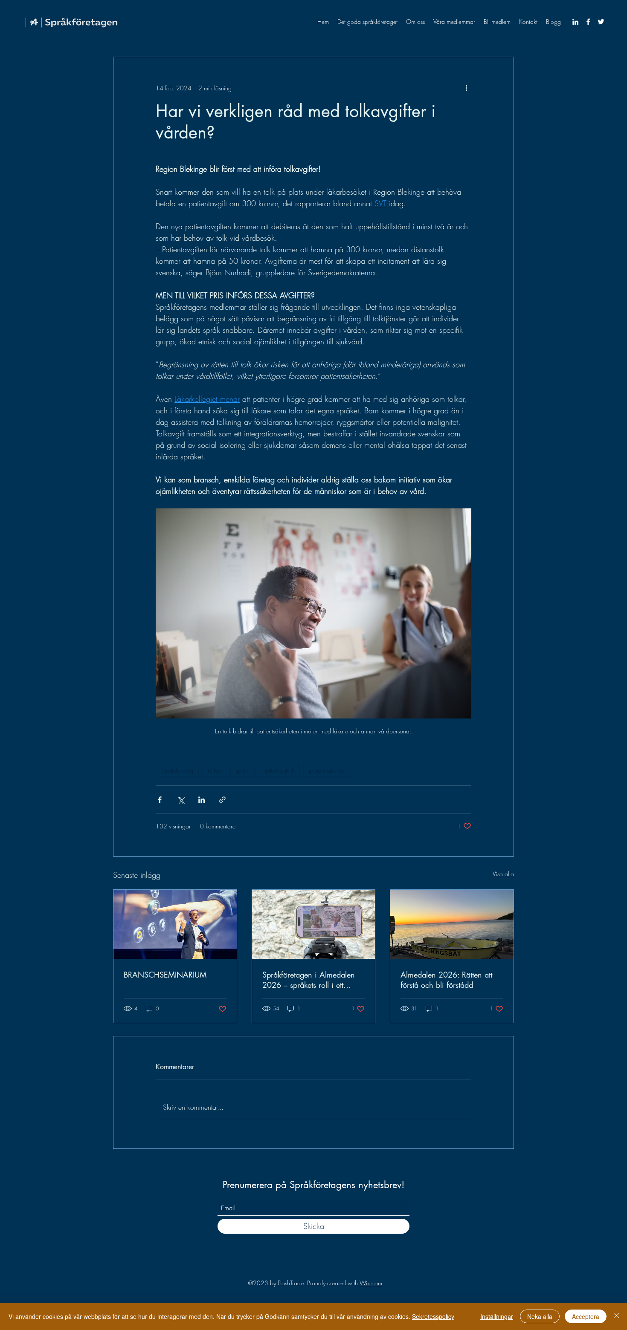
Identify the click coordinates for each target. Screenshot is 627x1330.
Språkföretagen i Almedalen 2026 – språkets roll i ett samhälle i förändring (308, 979)
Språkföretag (177, 770)
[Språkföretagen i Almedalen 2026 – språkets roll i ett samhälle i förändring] (313, 924)
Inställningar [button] (496, 1316)
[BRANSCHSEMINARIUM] (175, 924)
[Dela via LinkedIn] (201, 800)
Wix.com (371, 1283)
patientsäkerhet (327, 770)
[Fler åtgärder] (466, 88)
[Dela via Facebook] (160, 800)
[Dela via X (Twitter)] (181, 800)
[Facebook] (588, 21)
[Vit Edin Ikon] (575, 21)
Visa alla (503, 874)
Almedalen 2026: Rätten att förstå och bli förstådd (446, 979)
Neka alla (539, 1316)
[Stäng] (617, 1316)
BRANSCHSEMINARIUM (165, 974)
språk (242, 770)
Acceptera (585, 1316)
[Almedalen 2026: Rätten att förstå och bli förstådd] (452, 924)
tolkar (214, 770)
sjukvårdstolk (279, 770)
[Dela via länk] (222, 800)
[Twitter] (601, 21)
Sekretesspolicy (433, 1316)
